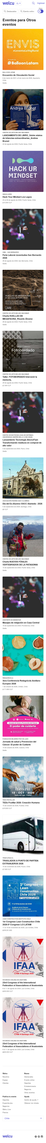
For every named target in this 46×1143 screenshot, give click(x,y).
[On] (40, 11)
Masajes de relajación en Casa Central (21, 622)
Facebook (35, 1136)
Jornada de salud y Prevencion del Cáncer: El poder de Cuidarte (19, 743)
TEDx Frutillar (9, 800)
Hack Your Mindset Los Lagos (17, 196)
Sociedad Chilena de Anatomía (15, 980)
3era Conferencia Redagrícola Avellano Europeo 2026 (21, 682)
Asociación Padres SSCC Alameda (16, 501)
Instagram (41, 1136)
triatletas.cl (8, 858)
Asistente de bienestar (12, 620)
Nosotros (6, 1076)
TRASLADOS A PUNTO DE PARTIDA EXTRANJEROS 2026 (20, 862)
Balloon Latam (9, 72)
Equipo (5, 1080)
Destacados (11, 11)
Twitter (38, 1136)
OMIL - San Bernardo (11, 252)
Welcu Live (7, 1109)
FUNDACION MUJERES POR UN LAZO (15, 739)
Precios (5, 1112)
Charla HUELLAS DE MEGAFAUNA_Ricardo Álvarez (18, 317)
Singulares (7, 194)
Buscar (33, 3)
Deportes (27, 1083)
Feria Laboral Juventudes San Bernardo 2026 (22, 256)
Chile (7, 1118)
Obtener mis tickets (31, 1103)
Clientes (6, 1083)
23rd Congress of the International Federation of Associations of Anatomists (23, 984)
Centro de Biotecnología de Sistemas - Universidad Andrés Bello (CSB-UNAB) (18, 436)
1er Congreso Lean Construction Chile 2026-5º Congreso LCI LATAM (21, 923)
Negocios (27, 1089)
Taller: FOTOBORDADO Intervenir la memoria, (20, 378)
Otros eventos (29, 1092)
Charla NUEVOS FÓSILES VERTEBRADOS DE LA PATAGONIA (20, 563)
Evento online (28, 11)
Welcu (8, 3)
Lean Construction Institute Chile (17, 919)
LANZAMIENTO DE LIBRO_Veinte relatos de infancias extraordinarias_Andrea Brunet (22, 138)
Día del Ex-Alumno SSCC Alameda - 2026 (22, 503)
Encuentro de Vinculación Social (18, 75)
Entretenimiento (30, 1086)
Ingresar (41, 3)
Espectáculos (8, 1103)
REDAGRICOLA (8, 678)
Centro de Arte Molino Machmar (16, 132)
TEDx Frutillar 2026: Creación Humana (21, 802)
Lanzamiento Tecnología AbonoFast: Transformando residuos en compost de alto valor (22, 442)
